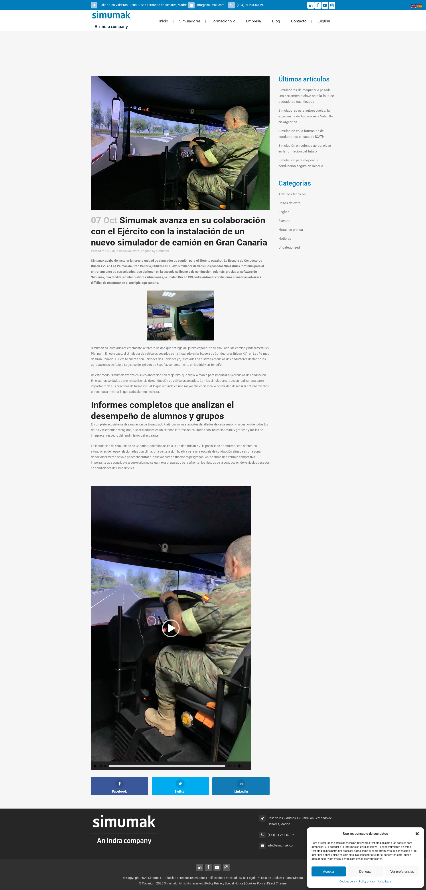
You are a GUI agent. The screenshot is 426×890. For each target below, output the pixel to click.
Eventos (284, 221)
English (146, 251)
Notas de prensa (290, 230)
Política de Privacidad (222, 878)
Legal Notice (235, 883)
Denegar (365, 871)
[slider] (167, 766)
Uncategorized (289, 247)
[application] (171, 628)
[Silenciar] (240, 766)
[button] (417, 833)
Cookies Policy (255, 883)
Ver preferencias (402, 871)
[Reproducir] (95, 766)
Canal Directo (293, 878)
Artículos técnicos (292, 194)
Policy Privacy (214, 883)
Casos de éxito (129, 251)
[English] (414, 6)
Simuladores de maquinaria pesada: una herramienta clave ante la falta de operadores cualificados (306, 96)
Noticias (284, 239)
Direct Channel (277, 883)
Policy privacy (367, 881)
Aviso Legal (385, 881)
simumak (162, 251)
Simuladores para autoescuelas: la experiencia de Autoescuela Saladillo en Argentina (305, 116)
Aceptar (328, 871)
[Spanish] (420, 6)
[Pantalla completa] (247, 766)
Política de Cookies (269, 878)
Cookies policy (348, 881)
